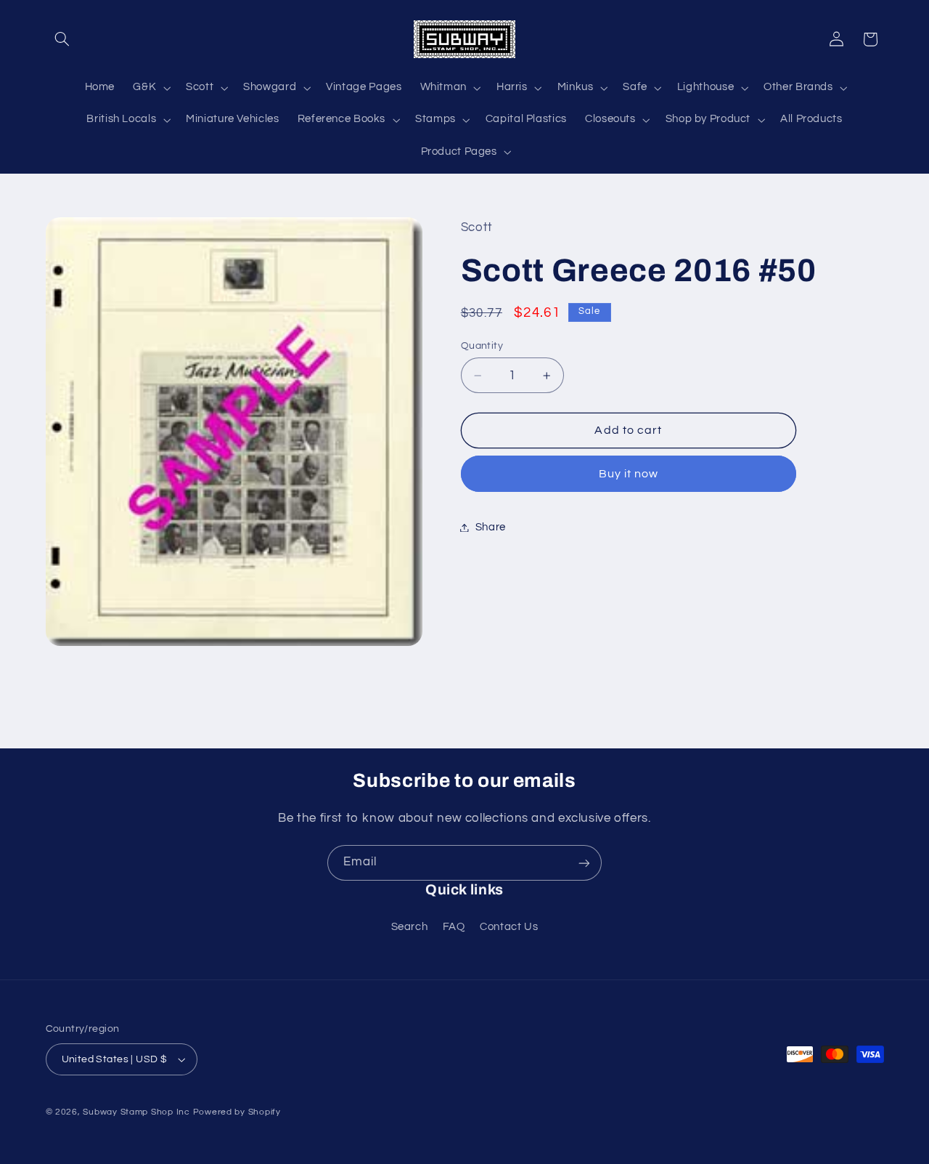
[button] (62, 39)
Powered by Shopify (237, 1112)
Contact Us (509, 927)
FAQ (454, 927)
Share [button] (490, 527)
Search (409, 927)
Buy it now (629, 474)
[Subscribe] (584, 863)
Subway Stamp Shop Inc (136, 1112)
